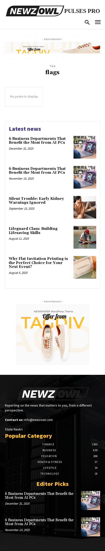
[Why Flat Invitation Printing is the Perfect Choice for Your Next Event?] (85, 267)
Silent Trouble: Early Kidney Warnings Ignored (36, 200)
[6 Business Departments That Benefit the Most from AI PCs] (85, 147)
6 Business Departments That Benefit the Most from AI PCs (37, 140)
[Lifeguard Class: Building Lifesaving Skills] (85, 237)
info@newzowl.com (38, 420)
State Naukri (14, 429)
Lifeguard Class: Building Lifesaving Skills (33, 230)
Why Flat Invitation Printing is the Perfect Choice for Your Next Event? (38, 262)
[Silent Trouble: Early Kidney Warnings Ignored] (85, 207)
